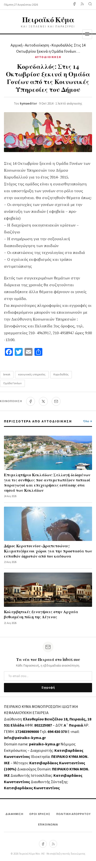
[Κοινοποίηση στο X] (43, 401)
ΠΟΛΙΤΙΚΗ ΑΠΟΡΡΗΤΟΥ (73, 814)
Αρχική (16, 45)
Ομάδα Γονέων (12, 383)
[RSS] (53, 844)
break (6, 374)
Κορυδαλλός (61, 374)
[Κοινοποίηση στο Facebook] (30, 401)
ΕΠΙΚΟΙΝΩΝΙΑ (48, 825)
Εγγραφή (48, 687)
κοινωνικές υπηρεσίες (32, 374)
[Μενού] (87, 34)
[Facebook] (74, 5)
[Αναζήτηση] (90, 5)
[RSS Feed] (82, 5)
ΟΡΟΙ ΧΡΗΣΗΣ (39, 814)
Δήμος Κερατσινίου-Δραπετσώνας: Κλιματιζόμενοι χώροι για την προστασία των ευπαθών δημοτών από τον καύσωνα (48, 551)
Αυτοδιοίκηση (37, 45)
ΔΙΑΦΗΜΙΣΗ (14, 814)
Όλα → (87, 421)
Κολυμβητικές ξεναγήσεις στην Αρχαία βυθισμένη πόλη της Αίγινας (41, 614)
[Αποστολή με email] (56, 401)
